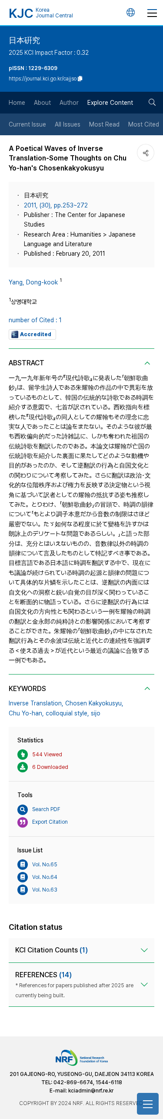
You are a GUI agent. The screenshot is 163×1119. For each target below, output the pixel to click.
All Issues (67, 124)
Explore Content (110, 102)
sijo (95, 713)
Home (17, 102)
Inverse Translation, (36, 703)
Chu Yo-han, (26, 713)
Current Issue (27, 124)
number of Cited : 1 (35, 320)
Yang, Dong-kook (33, 282)
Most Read (104, 124)
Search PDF (46, 809)
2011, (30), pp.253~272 (56, 205)
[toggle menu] (152, 12)
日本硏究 (24, 40)
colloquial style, (67, 713)
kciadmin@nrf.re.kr (90, 1091)
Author (69, 102)
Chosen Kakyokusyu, (94, 703)
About (42, 102)
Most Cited (143, 124)
